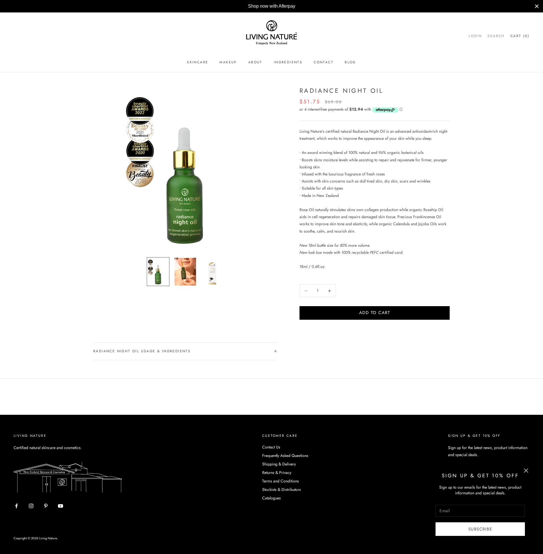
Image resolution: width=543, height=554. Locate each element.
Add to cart (374, 315)
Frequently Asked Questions (285, 458)
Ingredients (288, 64)
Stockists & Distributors (281, 492)
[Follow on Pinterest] (46, 508)
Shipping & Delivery (279, 466)
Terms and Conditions (280, 483)
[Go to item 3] (212, 273)
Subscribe (480, 529)
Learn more (328, 7)
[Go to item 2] (185, 273)
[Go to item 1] (158, 273)
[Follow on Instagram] (31, 508)
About (255, 64)
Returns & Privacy (276, 475)
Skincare (197, 64)
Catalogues (271, 500)
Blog (350, 64)
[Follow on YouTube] (60, 508)
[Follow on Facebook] (16, 508)
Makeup (228, 64)
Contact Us (271, 449)
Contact (323, 64)
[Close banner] (536, 7)
